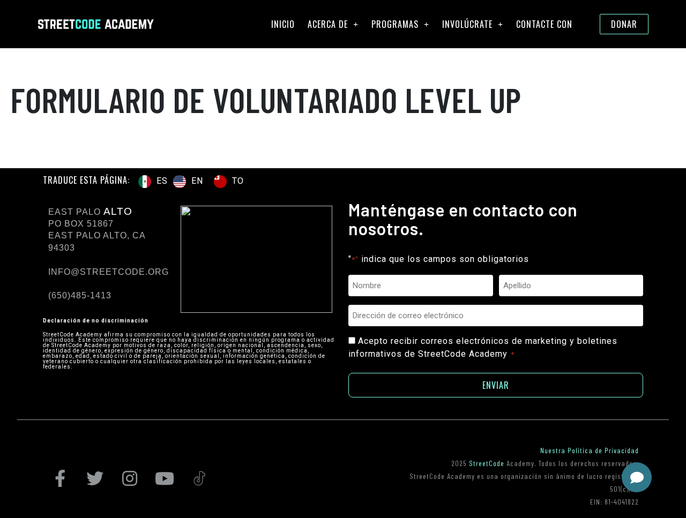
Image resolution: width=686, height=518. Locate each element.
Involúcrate (467, 24)
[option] (188, 181)
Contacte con (544, 24)
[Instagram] (130, 478)
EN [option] (197, 181)
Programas (395, 24)
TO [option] (238, 181)
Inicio (283, 24)
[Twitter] (95, 478)
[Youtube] (164, 478)
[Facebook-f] (60, 478)
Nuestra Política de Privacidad (589, 450)
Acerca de (328, 24)
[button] (637, 477)
